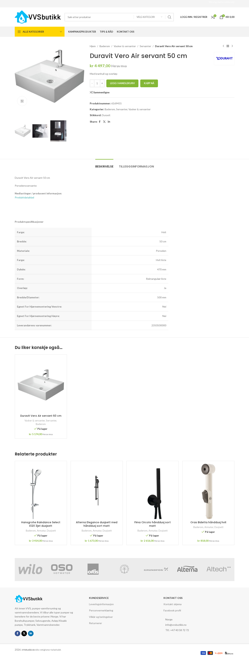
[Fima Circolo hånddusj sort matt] (152, 491)
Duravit (106, 115)
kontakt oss (172, 597)
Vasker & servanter (125, 46)
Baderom (105, 46)
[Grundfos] (156, 569)
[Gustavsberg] (124, 569)
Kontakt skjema (172, 604)
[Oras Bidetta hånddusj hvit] (208, 491)
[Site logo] (38, 16)
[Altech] (218, 569)
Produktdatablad (24, 197)
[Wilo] (30, 569)
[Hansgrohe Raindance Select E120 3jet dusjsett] (41, 491)
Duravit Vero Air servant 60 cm (40, 416)
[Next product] (232, 46)
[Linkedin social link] (109, 121)
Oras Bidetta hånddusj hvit (208, 522)
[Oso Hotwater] (61, 569)
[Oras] (93, 569)
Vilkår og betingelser (101, 616)
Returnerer (95, 623)
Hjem (93, 46)
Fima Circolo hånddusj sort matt (152, 524)
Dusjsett (51, 530)
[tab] (104, 164)
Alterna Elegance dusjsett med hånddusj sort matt (96, 524)
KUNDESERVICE (99, 597)
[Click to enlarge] (22, 101)
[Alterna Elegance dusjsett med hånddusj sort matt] (97, 491)
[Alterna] (187, 569)
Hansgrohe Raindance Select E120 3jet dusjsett (40, 524)
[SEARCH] (169, 17)
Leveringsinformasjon (101, 604)
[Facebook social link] (99, 121)
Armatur (41, 530)
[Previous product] (223, 46)
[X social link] (104, 121)
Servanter (145, 46)
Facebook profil (172, 610)
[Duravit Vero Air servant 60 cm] (41, 384)
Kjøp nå (149, 83)
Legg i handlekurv (122, 83)
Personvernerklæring (101, 610)
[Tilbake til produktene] (228, 46)
